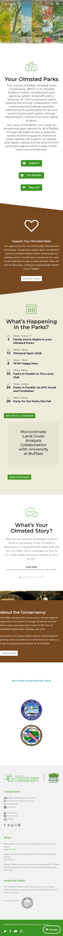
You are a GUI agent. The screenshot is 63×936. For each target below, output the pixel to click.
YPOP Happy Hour (25, 363)
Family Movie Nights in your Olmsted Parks (32, 341)
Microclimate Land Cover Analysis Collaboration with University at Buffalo (30, 845)
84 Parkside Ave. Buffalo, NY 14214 (20, 801)
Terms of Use (12, 816)
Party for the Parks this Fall (32, 401)
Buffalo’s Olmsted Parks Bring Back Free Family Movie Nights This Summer (30, 855)
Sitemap (10, 819)
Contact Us (11, 807)
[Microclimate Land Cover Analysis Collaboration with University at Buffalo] (33, 443)
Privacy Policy (11, 813)
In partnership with (11, 900)
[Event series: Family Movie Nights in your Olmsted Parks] (30, 336)
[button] (57, 3)
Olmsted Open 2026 (27, 353)
